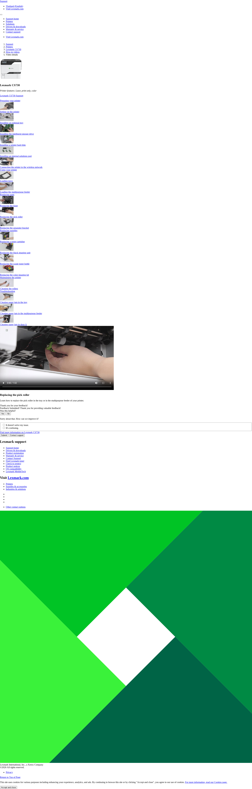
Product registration (15, 453)
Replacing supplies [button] (8, 230)
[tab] (126, 100)
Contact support (16, 435)
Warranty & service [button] (15, 29)
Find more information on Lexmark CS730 (20, 432)
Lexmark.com (18, 478)
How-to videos (13, 52)
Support (9, 44)
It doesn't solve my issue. (17, 425)
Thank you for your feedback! (14, 405)
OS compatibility (13, 469)
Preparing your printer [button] (10, 100)
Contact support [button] (13, 32)
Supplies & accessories (16, 486)
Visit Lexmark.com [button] (14, 9)
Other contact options (16, 507)
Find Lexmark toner (15, 461)
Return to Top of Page (10, 777)
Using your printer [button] (8, 170)
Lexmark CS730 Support (11, 95)
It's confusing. (12, 428)
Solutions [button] (10, 24)
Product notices (13, 466)
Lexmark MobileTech (16, 471)
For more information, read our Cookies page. (206, 782)
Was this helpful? (8, 411)
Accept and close (8, 787)
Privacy (9, 772)
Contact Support (13, 458)
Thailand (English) (14, 6)
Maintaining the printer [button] (10, 277)
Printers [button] (9, 21)
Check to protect (13, 463)
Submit (4, 435)
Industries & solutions (16, 489)
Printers (9, 47)
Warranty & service (15, 455)
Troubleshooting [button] (7, 291)
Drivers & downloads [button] (16, 26)
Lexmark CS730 (13, 49)
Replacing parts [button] (7, 194)
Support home (12, 448)
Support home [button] (12, 19)
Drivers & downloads (16, 450)
